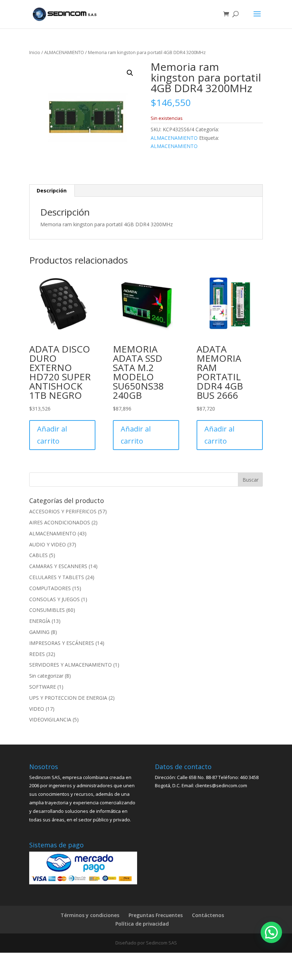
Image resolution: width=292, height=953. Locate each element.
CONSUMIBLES (47, 610)
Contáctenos (208, 915)
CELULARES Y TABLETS (56, 577)
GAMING (39, 632)
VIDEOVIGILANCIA (50, 719)
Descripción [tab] (52, 190)
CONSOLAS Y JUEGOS (54, 599)
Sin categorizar (46, 675)
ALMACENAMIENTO (64, 52)
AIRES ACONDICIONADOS (59, 522)
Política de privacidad (142, 923)
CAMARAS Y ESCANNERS (58, 566)
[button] (130, 73)
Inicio (34, 52)
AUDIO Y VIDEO (47, 544)
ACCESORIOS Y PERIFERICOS (63, 511)
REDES (37, 654)
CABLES (38, 555)
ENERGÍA (39, 621)
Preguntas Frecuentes (156, 915)
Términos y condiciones (90, 915)
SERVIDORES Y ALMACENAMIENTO (70, 664)
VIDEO (36, 708)
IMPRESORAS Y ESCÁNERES (61, 643)
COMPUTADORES (50, 588)
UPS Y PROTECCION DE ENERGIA (68, 697)
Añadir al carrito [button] (52, 435)
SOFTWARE (42, 686)
